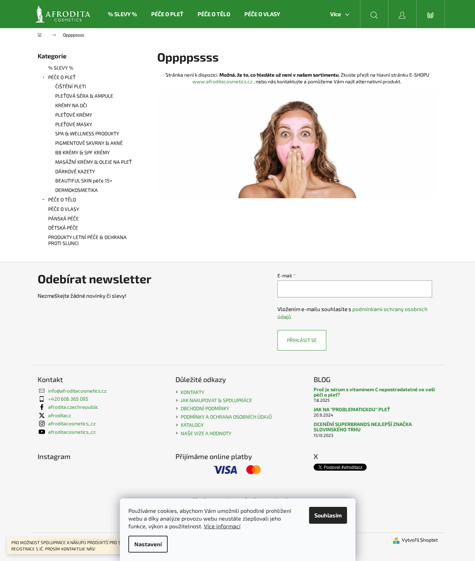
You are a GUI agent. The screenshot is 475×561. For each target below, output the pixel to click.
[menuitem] (122, 14)
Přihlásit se (302, 340)
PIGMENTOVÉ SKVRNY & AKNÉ (89, 143)
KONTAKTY (192, 392)
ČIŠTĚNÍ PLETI (70, 86)
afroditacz (59, 415)
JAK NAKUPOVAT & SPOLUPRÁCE (216, 400)
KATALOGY (192, 425)
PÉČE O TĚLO (62, 199)
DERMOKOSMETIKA (76, 190)
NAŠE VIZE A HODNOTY (206, 433)
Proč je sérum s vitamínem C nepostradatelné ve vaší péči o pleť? (374, 392)
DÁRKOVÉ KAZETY (75, 171)
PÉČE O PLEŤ (62, 77)
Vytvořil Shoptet (420, 540)
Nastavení (148, 544)
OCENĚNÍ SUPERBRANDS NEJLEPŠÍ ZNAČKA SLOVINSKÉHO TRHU (363, 426)
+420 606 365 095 (68, 399)
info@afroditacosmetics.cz (77, 391)
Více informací (222, 526)
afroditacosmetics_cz (72, 423)
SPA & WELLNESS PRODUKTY (87, 133)
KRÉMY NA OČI (71, 105)
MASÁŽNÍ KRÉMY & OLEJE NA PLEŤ (93, 162)
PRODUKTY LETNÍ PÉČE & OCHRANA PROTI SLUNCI (87, 240)
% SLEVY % (60, 68)
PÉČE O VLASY (63, 209)
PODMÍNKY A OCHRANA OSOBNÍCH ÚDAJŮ (226, 417)
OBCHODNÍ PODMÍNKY (205, 408)
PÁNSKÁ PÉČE (63, 218)
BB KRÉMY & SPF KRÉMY (82, 152)
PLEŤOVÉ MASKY (73, 124)
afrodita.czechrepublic (73, 407)
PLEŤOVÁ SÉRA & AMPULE (84, 96)
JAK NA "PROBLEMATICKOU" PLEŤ (352, 409)
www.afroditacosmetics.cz (222, 81)
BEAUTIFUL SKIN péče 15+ (84, 180)
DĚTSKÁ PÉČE (63, 228)
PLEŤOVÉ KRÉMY (73, 115)
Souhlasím (328, 515)
